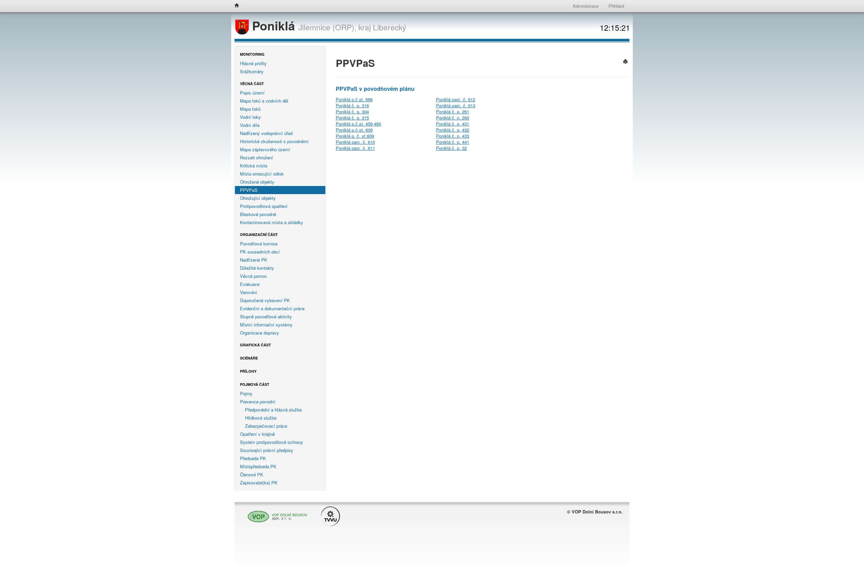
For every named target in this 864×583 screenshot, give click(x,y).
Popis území (252, 92)
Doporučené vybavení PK (265, 300)
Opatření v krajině (257, 434)
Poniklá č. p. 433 (452, 136)
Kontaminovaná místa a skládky (271, 222)
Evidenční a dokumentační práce (272, 308)
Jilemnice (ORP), (327, 27)
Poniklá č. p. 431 (452, 124)
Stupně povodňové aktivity (266, 316)
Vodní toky (250, 117)
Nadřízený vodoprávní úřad (266, 133)
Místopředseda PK (258, 466)
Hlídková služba (260, 418)
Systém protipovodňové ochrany (271, 442)
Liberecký (389, 27)
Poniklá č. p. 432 (452, 130)
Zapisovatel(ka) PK (258, 482)
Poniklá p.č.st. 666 (354, 99)
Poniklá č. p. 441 (452, 142)
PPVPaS (249, 190)
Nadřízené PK (253, 260)
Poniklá (273, 25)
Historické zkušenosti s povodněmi (274, 141)
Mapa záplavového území (265, 149)
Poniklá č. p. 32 (451, 148)
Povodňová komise (258, 243)
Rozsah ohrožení (256, 157)
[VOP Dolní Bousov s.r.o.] (275, 513)
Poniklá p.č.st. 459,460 (358, 124)
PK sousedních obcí (260, 251)
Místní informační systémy (266, 324)
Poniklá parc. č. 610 (355, 142)
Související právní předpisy (266, 450)
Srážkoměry (252, 71)
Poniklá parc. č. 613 (455, 105)
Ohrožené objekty (257, 182)
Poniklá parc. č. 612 (455, 99)
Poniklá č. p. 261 (452, 111)
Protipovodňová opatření (264, 206)
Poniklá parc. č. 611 (355, 148)
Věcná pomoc (253, 276)
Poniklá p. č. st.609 (355, 136)
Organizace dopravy (259, 332)
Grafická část (255, 344)
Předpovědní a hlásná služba (273, 409)
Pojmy (246, 393)
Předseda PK (253, 458)
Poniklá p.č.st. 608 (354, 130)
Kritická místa (253, 165)
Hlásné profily (253, 63)
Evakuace (250, 284)
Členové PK (251, 474)
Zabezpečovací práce (266, 426)
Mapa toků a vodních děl (264, 101)
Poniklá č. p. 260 (452, 117)
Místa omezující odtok (262, 173)
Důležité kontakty (257, 268)
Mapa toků (250, 109)
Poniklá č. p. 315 (352, 117)
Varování (248, 292)
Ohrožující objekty (258, 198)
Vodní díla (250, 125)
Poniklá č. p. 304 (352, 111)
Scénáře (249, 358)
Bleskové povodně (258, 214)
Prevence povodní (257, 401)
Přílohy (248, 371)
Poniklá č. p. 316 (352, 105)
